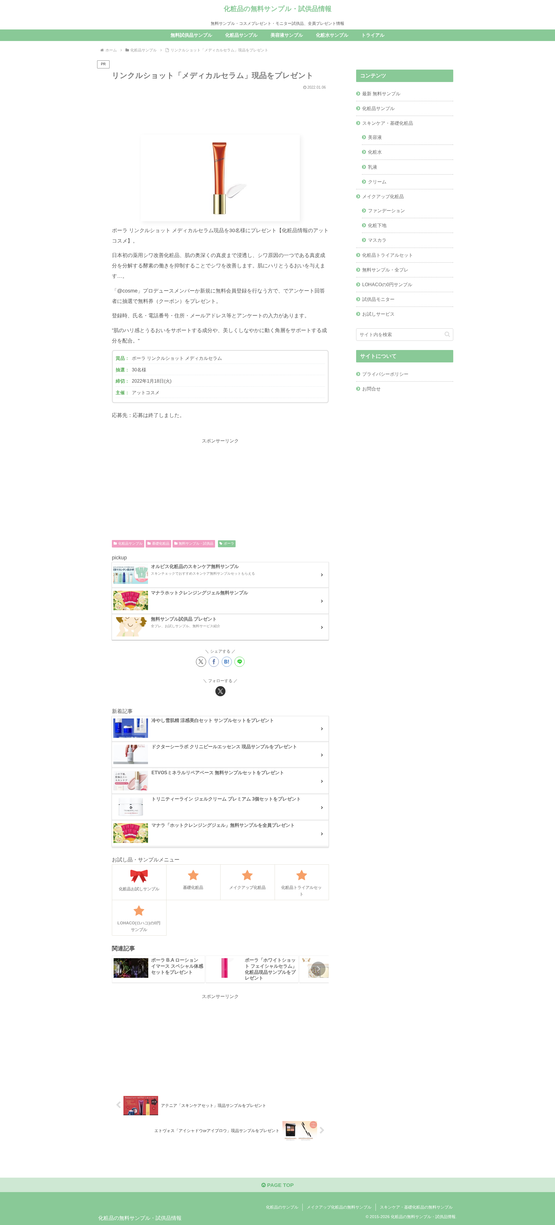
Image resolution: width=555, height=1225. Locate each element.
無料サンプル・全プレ (385, 269)
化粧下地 (377, 225)
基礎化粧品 (160, 543)
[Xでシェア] (201, 662)
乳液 (372, 167)
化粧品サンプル (130, 543)
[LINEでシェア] (239, 662)
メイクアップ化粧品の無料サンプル (339, 1207)
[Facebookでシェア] (214, 662)
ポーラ (229, 543)
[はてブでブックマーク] (227, 662)
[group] (158, 969)
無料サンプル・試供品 (196, 543)
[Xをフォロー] (220, 691)
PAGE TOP (280, 1185)
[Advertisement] (220, 109)
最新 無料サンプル (381, 93)
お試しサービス (378, 314)
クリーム (377, 181)
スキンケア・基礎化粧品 (387, 123)
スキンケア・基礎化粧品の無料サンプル (416, 1207)
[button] (318, 969)
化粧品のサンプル (282, 1207)
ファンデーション (386, 210)
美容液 (375, 137)
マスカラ (377, 240)
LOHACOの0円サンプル (387, 284)
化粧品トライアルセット (387, 255)
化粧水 (375, 151)
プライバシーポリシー (385, 374)
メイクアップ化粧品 (383, 196)
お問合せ (371, 388)
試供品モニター (378, 299)
